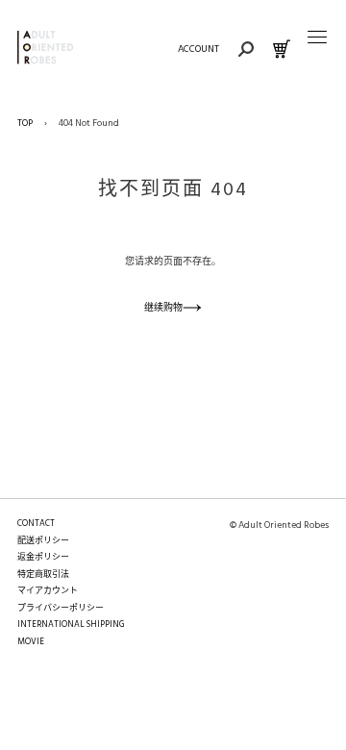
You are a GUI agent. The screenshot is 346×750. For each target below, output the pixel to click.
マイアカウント (47, 591)
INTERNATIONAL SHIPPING (70, 625)
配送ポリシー (43, 541)
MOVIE (30, 642)
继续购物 (163, 307)
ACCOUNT (198, 49)
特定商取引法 (43, 575)
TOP (25, 123)
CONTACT (36, 524)
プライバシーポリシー (60, 608)
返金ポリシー (43, 557)
